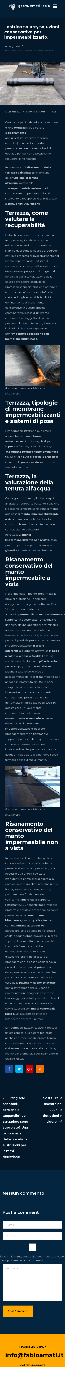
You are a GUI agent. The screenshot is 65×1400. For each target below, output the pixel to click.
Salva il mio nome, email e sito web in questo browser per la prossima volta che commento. (32, 1258)
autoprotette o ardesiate (40, 456)
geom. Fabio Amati (36, 111)
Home (8, 46)
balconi (32, 122)
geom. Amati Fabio (34, 6)
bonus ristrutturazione (24, 203)
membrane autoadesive (28, 925)
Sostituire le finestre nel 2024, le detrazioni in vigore (52, 1110)
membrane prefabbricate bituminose (32, 451)
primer (42, 967)
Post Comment (18, 1311)
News (17, 46)
